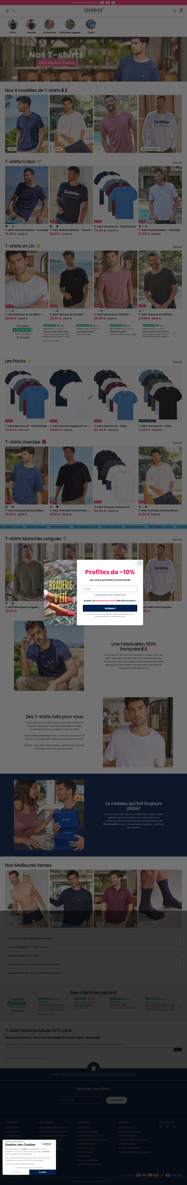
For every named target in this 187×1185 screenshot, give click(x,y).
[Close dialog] (140, 563)
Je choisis (16, 1172)
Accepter (42, 1172)
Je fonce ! (110, 608)
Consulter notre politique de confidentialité (19, 1164)
